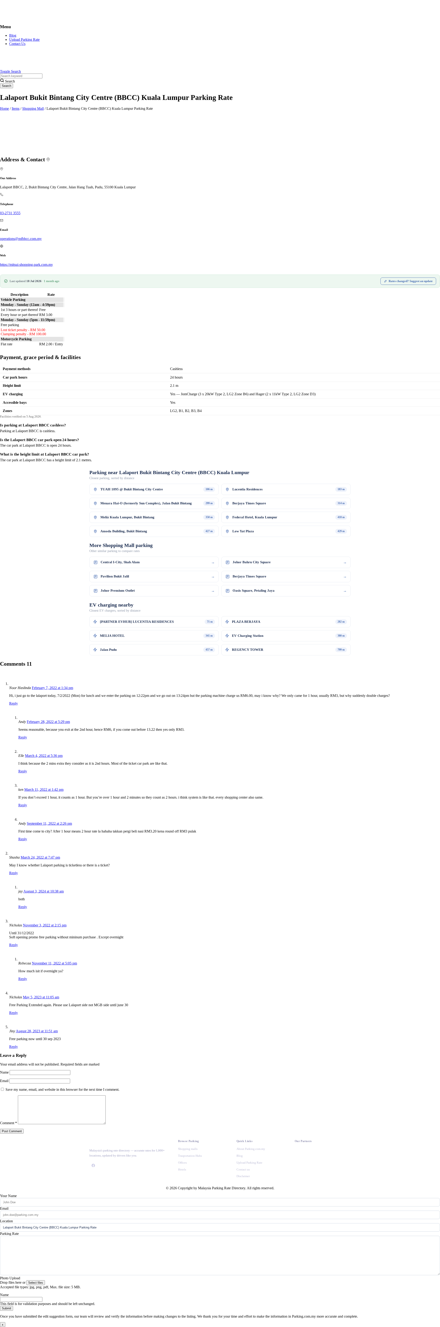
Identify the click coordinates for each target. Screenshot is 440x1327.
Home (4, 108)
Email (4, 1081)
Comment (8, 1123)
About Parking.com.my (250, 1149)
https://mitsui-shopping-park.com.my (26, 264)
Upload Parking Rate (24, 39)
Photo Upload (10, 1278)
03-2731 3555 (10, 213)
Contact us (243, 1169)
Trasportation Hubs (190, 1155)
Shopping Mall (33, 108)
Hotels (182, 1169)
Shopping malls (188, 1149)
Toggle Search (10, 71)
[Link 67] (298, 1151)
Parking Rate (9, 1234)
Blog (12, 35)
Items (15, 108)
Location (6, 1221)
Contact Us (17, 44)
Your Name (8, 1196)
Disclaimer (243, 1176)
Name (5, 1072)
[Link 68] (298, 1163)
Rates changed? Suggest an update (411, 281)
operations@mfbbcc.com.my (21, 239)
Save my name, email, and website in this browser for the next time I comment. (62, 1089)
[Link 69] (298, 1176)
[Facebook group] (93, 1165)
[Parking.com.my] (34, 18)
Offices (182, 1162)
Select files (35, 1282)
